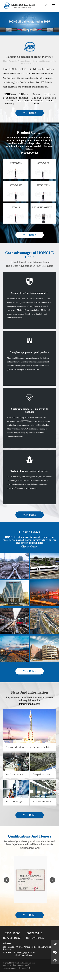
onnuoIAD (26, 968)
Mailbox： (8, 952)
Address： (8, 943)
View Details (29, 112)
